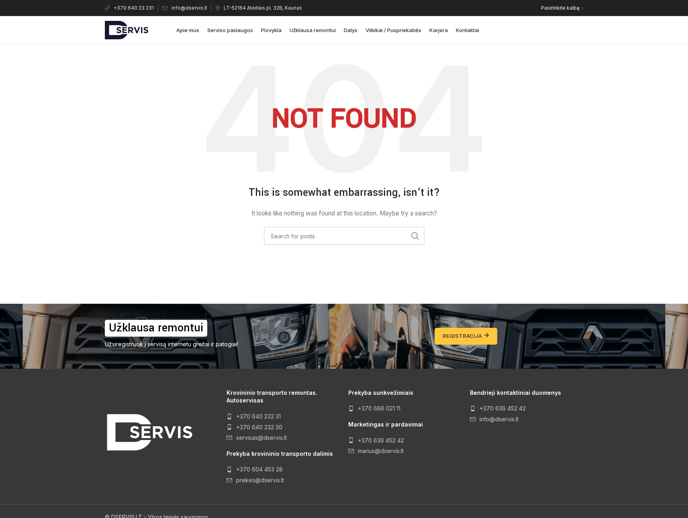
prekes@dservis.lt (260, 480)
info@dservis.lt (189, 8)
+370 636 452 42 (381, 440)
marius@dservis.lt (381, 450)
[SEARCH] (415, 236)
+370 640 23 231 (134, 8)
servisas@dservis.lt (261, 437)
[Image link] (149, 432)
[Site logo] (126, 29)
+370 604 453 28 (259, 469)
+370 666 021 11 (379, 408)
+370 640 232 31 (258, 416)
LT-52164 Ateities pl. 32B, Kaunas (263, 8)
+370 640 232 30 (259, 427)
